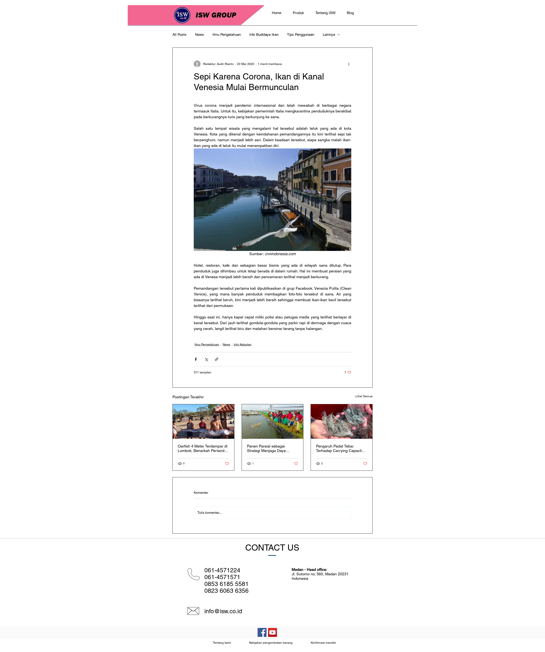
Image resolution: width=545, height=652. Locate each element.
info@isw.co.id (223, 611)
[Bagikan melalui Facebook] (196, 359)
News (199, 34)
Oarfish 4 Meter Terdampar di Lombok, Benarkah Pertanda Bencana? (202, 448)
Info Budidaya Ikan (263, 34)
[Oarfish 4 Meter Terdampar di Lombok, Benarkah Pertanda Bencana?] (203, 421)
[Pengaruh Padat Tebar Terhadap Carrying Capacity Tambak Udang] (341, 421)
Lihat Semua (364, 396)
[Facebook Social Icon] (262, 632)
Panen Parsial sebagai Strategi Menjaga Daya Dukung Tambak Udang (267, 448)
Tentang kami (222, 642)
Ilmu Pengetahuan (226, 34)
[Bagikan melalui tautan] (217, 359)
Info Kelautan (242, 344)
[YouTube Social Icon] (272, 632)
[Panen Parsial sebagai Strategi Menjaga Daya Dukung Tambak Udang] (272, 421)
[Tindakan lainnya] (348, 63)
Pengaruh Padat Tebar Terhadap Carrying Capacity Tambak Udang (340, 448)
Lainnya (329, 34)
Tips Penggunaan (300, 34)
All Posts (179, 34)
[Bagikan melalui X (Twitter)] (206, 359)
